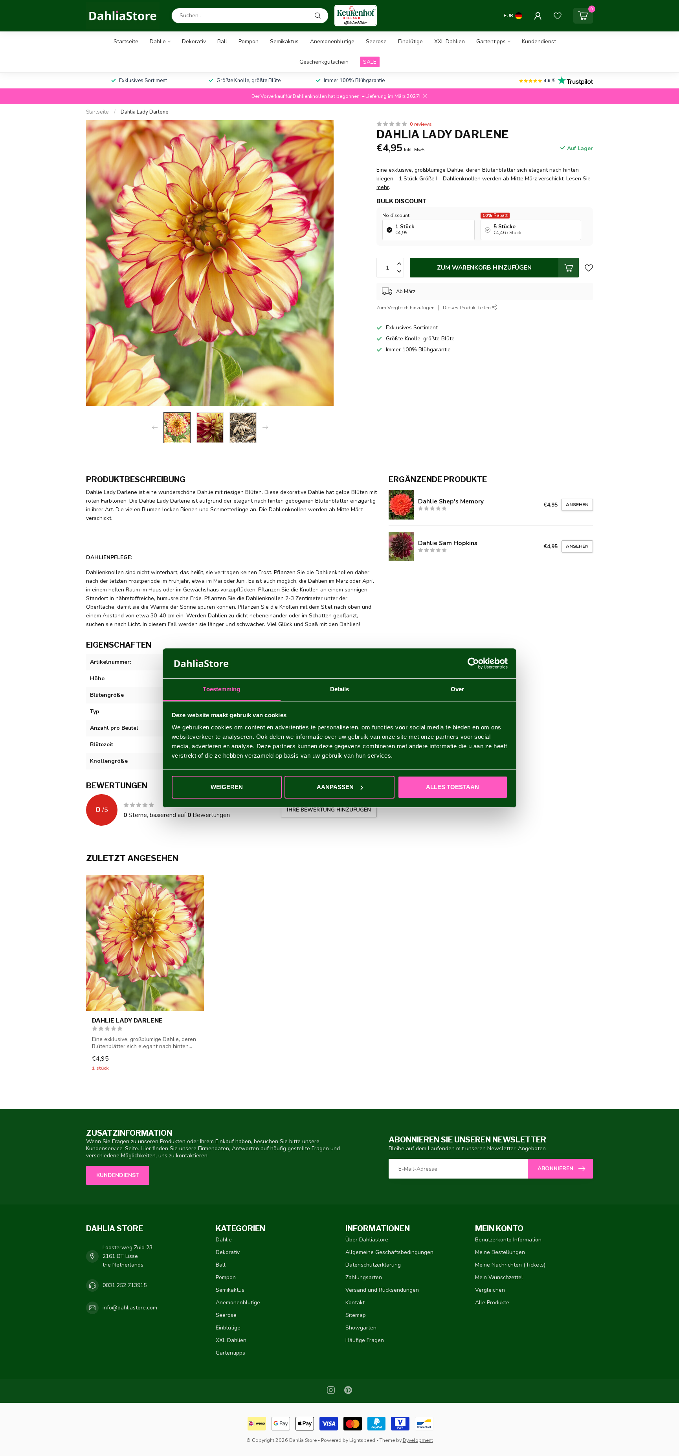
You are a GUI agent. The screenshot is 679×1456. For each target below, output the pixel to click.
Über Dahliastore (366, 1239)
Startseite (126, 41)
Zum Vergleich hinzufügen (405, 307)
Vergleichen (490, 1290)
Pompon (249, 41)
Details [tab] (339, 689)
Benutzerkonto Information (508, 1239)
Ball (222, 41)
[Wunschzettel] (558, 16)
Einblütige (410, 41)
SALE (369, 62)
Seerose (376, 41)
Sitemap (355, 1315)
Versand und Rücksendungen (382, 1290)
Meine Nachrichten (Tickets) (510, 1265)
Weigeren (227, 787)
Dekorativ (194, 41)
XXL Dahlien (449, 41)
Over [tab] (457, 689)
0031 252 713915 (125, 1285)
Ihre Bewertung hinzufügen (329, 809)
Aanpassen (335, 787)
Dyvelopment (418, 1440)
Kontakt (355, 1302)
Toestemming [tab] (221, 689)
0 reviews (421, 124)
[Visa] (328, 1423)
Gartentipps (491, 41)
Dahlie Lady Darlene (127, 1020)
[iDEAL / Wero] (257, 1423)
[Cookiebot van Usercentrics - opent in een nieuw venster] (473, 663)
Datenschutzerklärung (373, 1265)
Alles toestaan (452, 787)
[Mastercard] (352, 1423)
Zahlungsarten (363, 1277)
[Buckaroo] (400, 1423)
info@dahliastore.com (130, 1307)
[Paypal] (376, 1423)
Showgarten (360, 1327)
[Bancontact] (424, 1423)
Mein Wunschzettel (499, 1277)
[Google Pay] (281, 1423)
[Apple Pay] (304, 1423)
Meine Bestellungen (500, 1252)
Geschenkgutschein (324, 62)
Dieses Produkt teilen (467, 307)
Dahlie (158, 41)
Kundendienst (539, 41)
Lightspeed (362, 1440)
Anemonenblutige (332, 41)
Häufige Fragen (364, 1340)
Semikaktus (284, 41)
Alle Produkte (492, 1302)
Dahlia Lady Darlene (145, 112)
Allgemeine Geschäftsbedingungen (389, 1252)
